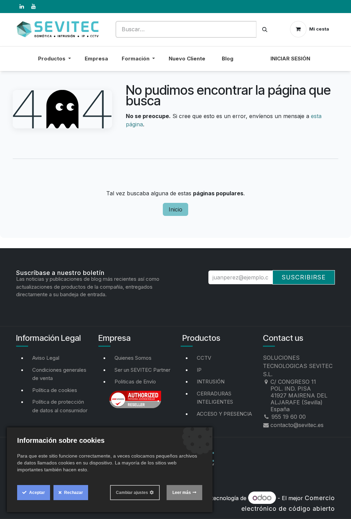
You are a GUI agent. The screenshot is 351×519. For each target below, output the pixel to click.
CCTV (204, 358)
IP (199, 370)
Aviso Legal (45, 358)
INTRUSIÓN (211, 381)
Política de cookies (54, 390)
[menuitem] (252, 63)
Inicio (175, 209)
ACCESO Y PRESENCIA (224, 414)
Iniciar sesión (290, 58)
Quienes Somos (133, 358)
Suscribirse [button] (304, 277)
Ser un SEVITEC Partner (142, 370)
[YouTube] (33, 6)
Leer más (181, 492)
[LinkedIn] (21, 6)
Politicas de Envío (135, 381)
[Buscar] (264, 29)
